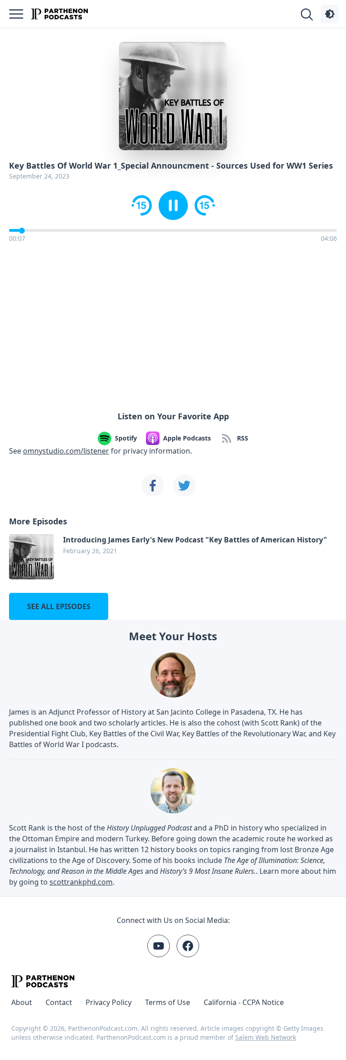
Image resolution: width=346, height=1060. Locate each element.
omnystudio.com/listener (66, 451)
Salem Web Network (265, 1037)
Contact (59, 1002)
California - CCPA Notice (244, 1002)
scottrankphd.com (81, 882)
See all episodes (59, 606)
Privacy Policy (109, 1002)
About (21, 1002)
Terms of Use (167, 1002)
